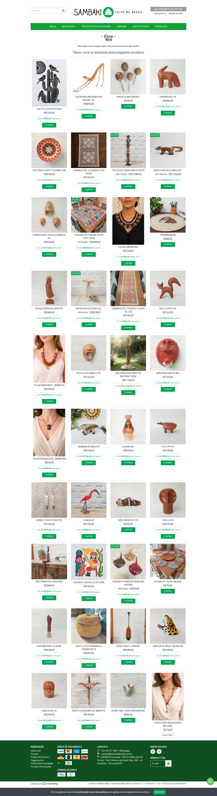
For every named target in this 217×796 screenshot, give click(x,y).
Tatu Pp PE (168, 446)
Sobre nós (36, 750)
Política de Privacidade (42, 763)
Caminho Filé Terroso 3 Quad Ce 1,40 (128, 310)
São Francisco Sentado (49, 581)
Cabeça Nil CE (49, 710)
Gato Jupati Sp (167, 308)
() (170, 9)
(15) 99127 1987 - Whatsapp (115, 750)
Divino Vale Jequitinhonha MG (128, 710)
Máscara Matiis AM (167, 373)
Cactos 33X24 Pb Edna (49, 109)
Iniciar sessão (176, 14)
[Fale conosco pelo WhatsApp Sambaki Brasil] (210, 781)
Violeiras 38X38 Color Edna (89, 582)
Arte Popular (141, 26)
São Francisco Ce (128, 520)
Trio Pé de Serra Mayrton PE (128, 170)
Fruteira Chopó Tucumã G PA (49, 170)
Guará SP (88, 520)
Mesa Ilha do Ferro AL (88, 308)
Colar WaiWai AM (128, 247)
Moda (52, 26)
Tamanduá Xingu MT (88, 446)
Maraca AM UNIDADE (128, 97)
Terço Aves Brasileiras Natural (167, 724)
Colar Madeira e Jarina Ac (49, 385)
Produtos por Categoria (96, 26)
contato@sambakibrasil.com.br (116, 754)
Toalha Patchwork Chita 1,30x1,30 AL (88, 236)
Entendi (159, 792)
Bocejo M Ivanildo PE (89, 373)
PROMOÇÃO (161, 26)
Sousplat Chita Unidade (168, 581)
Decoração (68, 26)
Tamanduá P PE (167, 97)
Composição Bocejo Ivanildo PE (49, 236)
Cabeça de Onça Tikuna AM (168, 646)
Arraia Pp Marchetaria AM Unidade (128, 583)
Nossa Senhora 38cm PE (49, 308)
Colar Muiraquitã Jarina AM (49, 458)
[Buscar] (63, 10)
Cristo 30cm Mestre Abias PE (88, 710)
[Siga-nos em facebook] (159, 751)
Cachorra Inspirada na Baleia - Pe (88, 98)
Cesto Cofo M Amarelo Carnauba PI (88, 648)
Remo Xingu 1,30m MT (128, 646)
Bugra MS (128, 446)
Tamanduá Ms (168, 235)
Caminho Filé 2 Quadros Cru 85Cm (89, 172)
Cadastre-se (160, 14)
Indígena (122, 26)
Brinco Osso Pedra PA (49, 520)
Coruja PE (168, 520)
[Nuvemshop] (44, 785)
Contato (35, 754)
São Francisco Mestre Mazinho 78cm (128, 375)
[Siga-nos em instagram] (152, 751)
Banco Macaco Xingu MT (168, 170)
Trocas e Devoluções (41, 766)
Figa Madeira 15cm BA (49, 646)
